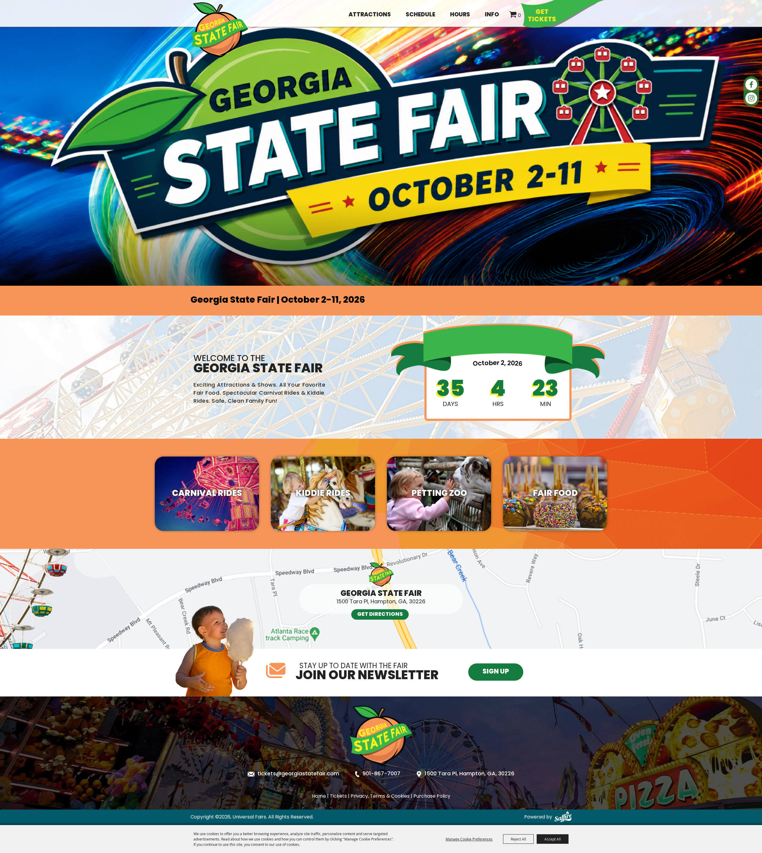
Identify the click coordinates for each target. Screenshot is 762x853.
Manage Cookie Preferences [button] (469, 839)
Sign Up (496, 671)
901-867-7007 (381, 774)
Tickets (338, 796)
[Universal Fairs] (219, 29)
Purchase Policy (431, 796)
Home (319, 796)
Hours (460, 15)
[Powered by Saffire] (563, 817)
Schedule (420, 15)
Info (492, 15)
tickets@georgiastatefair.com (298, 774)
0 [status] (519, 15)
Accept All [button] (552, 839)
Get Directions (380, 614)
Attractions (370, 15)
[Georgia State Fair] (381, 770)
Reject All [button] (518, 839)
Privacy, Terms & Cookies (380, 796)
